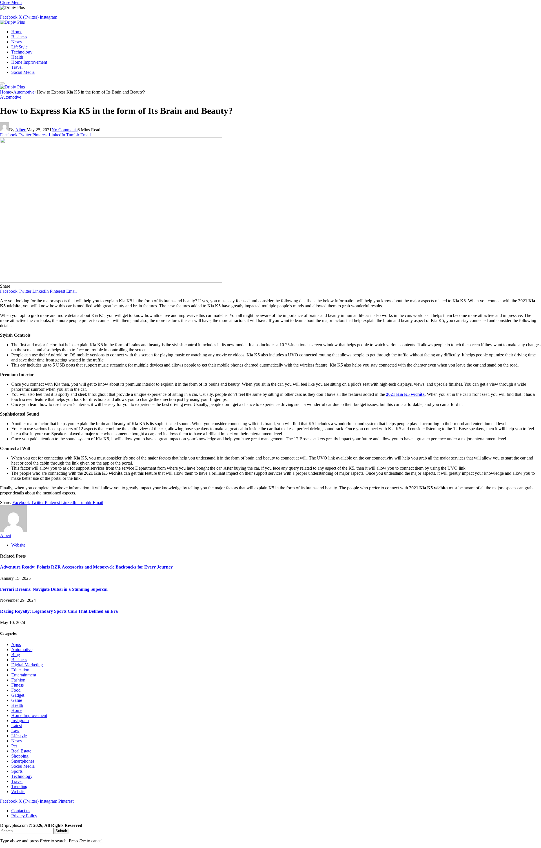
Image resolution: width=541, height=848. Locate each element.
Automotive (10, 97)
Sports (17, 771)
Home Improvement (29, 62)
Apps (16, 644)
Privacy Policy (24, 815)
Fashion (18, 680)
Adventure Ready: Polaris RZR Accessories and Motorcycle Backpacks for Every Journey (86, 567)
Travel (17, 67)
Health (17, 57)
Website (18, 791)
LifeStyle (19, 47)
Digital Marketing (27, 664)
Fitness (17, 685)
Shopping (19, 756)
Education (20, 669)
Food (16, 690)
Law (15, 730)
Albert (20, 129)
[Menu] (2, 83)
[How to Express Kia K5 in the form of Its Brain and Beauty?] (111, 281)
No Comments (64, 129)
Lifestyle (19, 735)
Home (16, 31)
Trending (19, 786)
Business (19, 36)
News (16, 41)
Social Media (23, 72)
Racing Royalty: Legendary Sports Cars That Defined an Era (59, 611)
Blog (15, 654)
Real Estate (21, 751)
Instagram (20, 720)
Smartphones (22, 761)
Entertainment (23, 674)
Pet (14, 745)
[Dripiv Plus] (12, 22)
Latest (16, 725)
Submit (61, 831)
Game (16, 700)
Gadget (17, 695)
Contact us (20, 810)
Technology (21, 52)
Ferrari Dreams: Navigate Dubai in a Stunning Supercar (54, 589)
